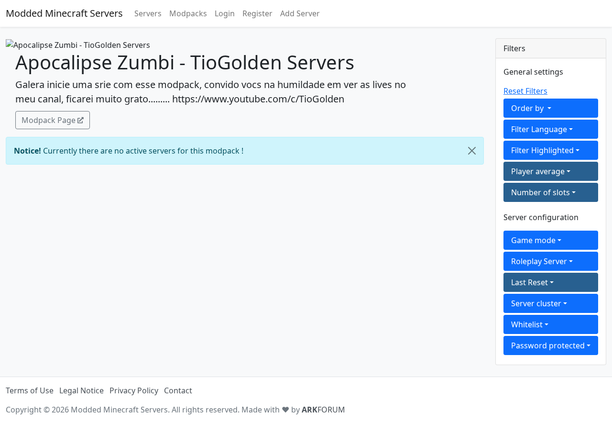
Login (225, 13)
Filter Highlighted (542, 150)
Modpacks (188, 13)
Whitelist (527, 324)
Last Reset (529, 282)
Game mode (533, 240)
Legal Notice (81, 390)
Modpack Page (49, 120)
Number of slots (540, 192)
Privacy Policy (133, 390)
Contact (178, 390)
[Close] (471, 150)
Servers (148, 13)
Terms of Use (30, 390)
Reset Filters (525, 91)
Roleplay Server (539, 261)
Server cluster (536, 303)
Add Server (300, 13)
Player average (538, 171)
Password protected (548, 345)
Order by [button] (528, 108)
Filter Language (539, 129)
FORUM (323, 409)
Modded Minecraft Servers (64, 13)
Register (257, 13)
